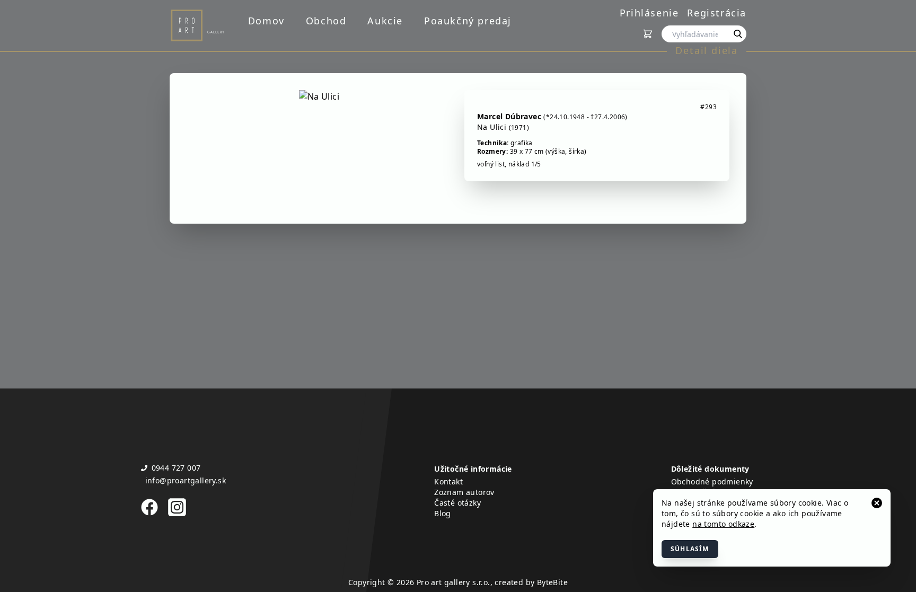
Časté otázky (457, 503)
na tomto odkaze (723, 524)
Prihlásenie (649, 12)
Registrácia (716, 12)
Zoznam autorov (464, 492)
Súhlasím (690, 548)
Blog (442, 513)
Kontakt (448, 481)
